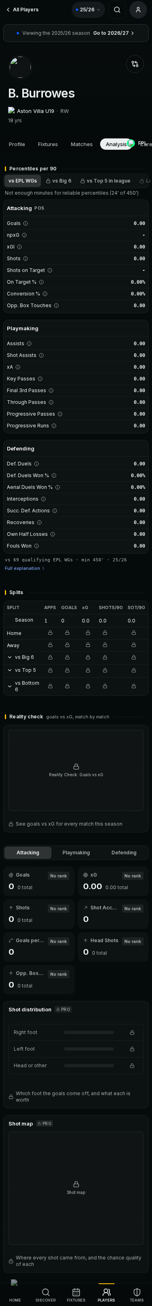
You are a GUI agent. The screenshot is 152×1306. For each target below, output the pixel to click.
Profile (17, 144)
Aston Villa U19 (35, 111)
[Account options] (138, 10)
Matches (82, 144)
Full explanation (22, 568)
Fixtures (48, 144)
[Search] (117, 10)
